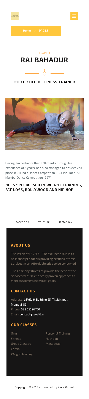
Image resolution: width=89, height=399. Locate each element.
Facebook (22, 222)
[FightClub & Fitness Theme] (15, 16)
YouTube (44, 222)
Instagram (66, 222)
